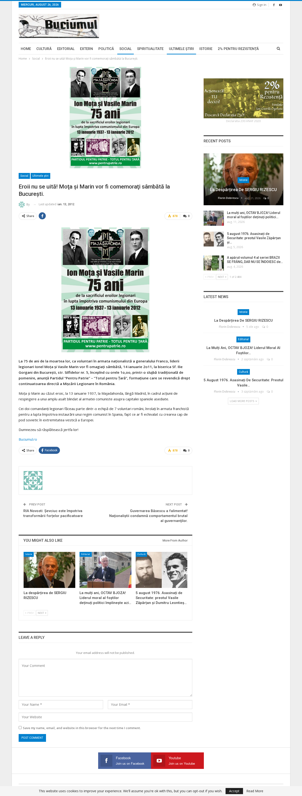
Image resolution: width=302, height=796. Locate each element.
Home (26, 49)
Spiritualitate (150, 49)
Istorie (205, 49)
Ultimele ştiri (181, 49)
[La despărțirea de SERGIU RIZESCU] (49, 570)
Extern (86, 49)
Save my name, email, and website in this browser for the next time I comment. (82, 728)
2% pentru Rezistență (238, 49)
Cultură (44, 49)
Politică (106, 49)
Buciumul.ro (28, 439)
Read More (254, 791)
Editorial (66, 49)
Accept (234, 791)
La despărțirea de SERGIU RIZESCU (243, 189)
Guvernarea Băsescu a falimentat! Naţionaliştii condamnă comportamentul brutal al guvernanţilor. (148, 516)
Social (125, 49)
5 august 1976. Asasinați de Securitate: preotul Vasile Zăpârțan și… (254, 238)
